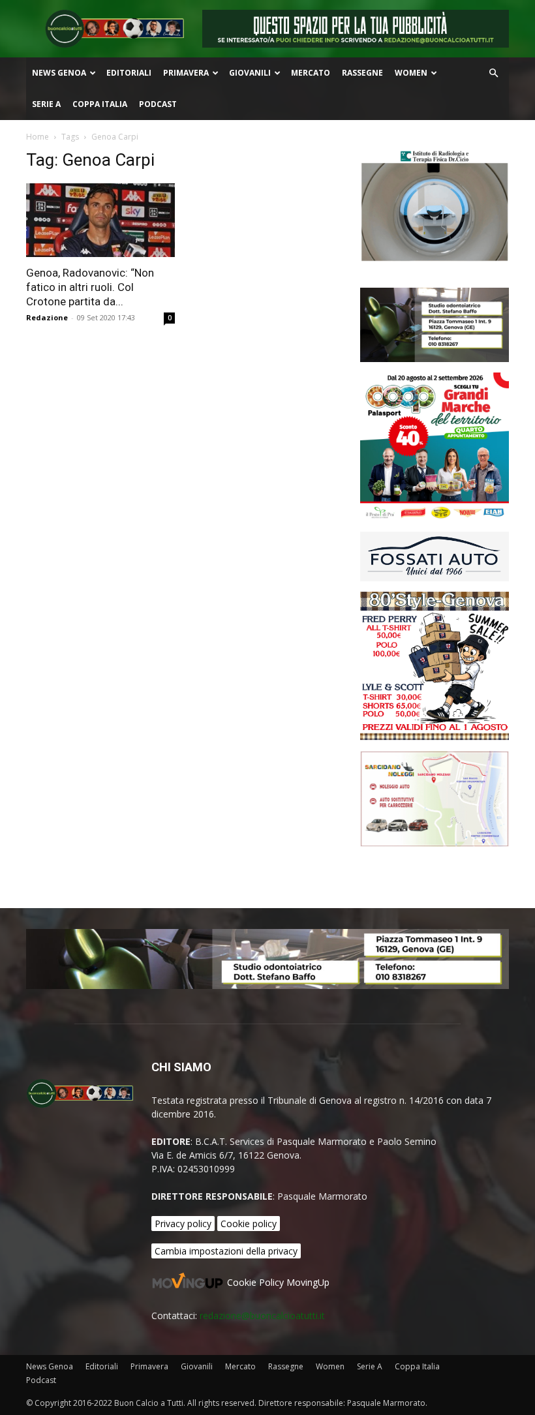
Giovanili (250, 72)
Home (37, 136)
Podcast (158, 104)
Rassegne (362, 72)
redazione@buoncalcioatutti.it (262, 1315)
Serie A (46, 104)
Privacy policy (183, 1223)
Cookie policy (249, 1223)
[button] (493, 73)
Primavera (186, 72)
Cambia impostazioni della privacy (226, 1251)
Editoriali (128, 72)
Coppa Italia (99, 104)
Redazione (47, 317)
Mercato (310, 72)
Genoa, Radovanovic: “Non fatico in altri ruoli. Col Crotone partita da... (90, 287)
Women (411, 72)
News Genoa (59, 72)
